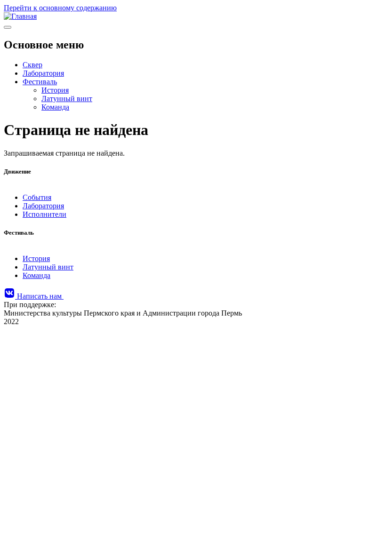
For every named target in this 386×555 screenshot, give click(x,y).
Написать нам (40, 296)
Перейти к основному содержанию (60, 8)
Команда (55, 107)
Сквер (32, 65)
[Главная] (20, 16)
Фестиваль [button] (40, 82)
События (37, 197)
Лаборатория (43, 73)
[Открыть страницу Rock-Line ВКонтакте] (10, 296)
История (55, 90)
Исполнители (44, 214)
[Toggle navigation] (7, 27)
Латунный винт (66, 99)
